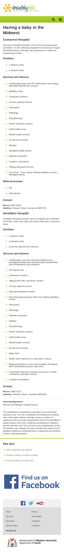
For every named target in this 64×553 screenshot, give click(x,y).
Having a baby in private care (20, 460)
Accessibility (37, 516)
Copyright (35, 521)
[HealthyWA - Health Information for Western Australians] (21, 4)
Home (8, 512)
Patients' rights (12, 526)
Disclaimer (10, 521)
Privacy (35, 512)
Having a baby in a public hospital (22, 455)
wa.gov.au (11, 530)
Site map (9, 516)
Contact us (36, 526)
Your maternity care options (19, 450)
